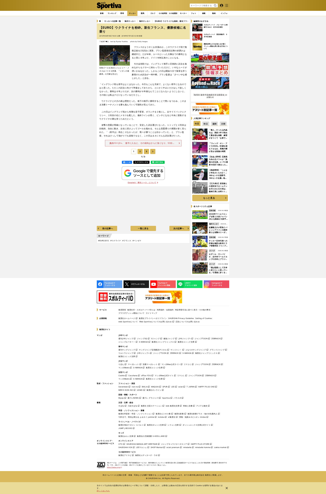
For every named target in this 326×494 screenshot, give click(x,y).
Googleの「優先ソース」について (142, 182)
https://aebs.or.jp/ (114, 467)
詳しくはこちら (103, 491)
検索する (215, 5)
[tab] (122, 13)
